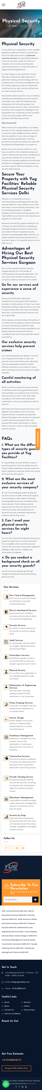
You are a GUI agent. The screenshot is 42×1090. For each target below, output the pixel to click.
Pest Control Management (22, 596)
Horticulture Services (19, 655)
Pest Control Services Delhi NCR (14, 911)
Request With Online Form (16, 1068)
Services (27, 1002)
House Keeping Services (21, 703)
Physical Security (17, 670)
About (6, 1006)
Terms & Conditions (12, 1013)
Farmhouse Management (21, 736)
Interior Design (16, 718)
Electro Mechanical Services (22, 610)
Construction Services (19, 756)
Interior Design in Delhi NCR (26, 936)
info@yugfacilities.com (20, 982)
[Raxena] (21, 5)
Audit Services (16, 640)
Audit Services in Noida (27, 919)
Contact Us (9, 1010)
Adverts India (31, 1083)
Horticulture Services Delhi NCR (14, 923)
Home (14, 26)
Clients (26, 1006)
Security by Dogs (17, 815)
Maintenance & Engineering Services (22, 686)
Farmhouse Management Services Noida (18, 940)
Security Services (17, 625)
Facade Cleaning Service (21, 777)
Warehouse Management (21, 798)
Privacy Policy (29, 1010)
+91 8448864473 (19, 988)
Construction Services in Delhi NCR (16, 944)
